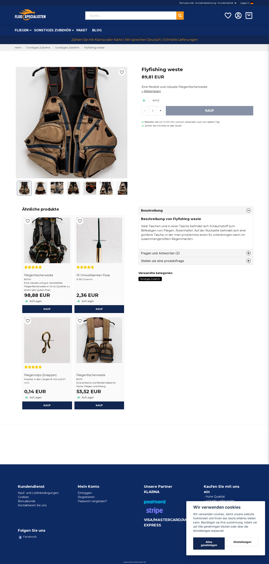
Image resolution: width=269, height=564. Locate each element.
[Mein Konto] (238, 16)
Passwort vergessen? (92, 501)
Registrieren (86, 497)
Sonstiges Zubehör (52, 30)
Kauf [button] (99, 309)
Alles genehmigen (209, 543)
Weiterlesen (152, 91)
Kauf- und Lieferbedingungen (38, 493)
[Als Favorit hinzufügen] (227, 16)
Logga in (245, 3)
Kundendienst (225, 3)
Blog (97, 30)
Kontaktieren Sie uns (32, 505)
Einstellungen (242, 542)
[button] (252, 3)
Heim (18, 47)
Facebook (30, 536)
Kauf (47, 309)
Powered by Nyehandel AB (134, 562)
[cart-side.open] (249, 16)
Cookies (23, 497)
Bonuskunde (187, 3)
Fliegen (22, 30)
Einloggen (85, 493)
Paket (81, 30)
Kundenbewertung (205, 3)
